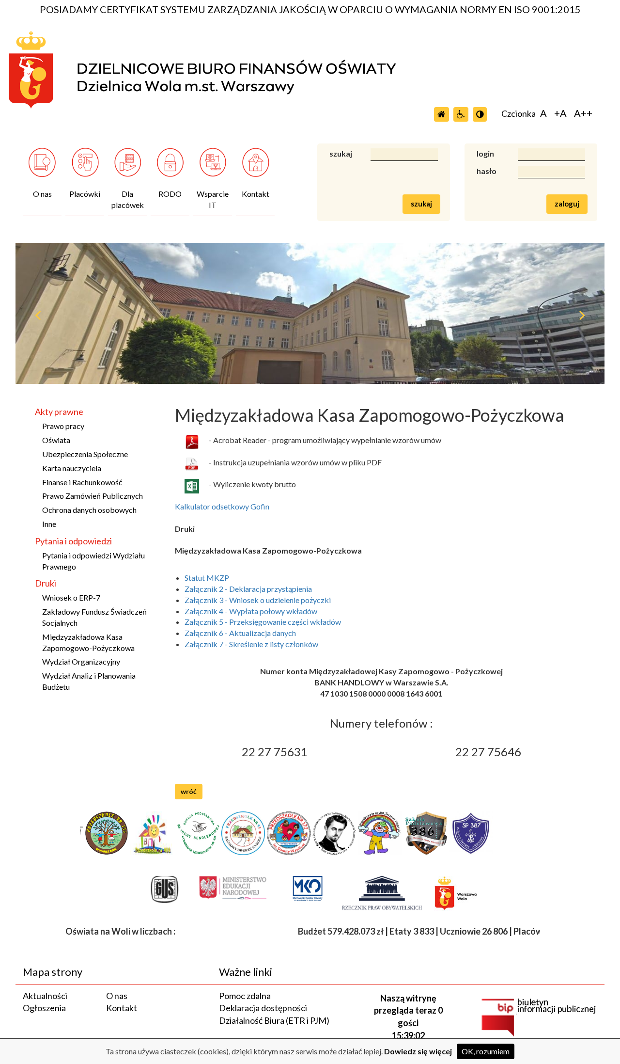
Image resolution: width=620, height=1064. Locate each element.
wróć (189, 791)
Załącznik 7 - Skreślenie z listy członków (251, 644)
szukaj (340, 153)
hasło (486, 170)
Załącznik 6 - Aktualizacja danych (240, 632)
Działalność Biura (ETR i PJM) (274, 1020)
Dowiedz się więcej (418, 1051)
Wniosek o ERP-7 (71, 597)
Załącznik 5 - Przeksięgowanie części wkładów (263, 621)
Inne (49, 523)
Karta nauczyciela (71, 468)
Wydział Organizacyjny (81, 661)
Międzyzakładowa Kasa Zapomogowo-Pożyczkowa (88, 642)
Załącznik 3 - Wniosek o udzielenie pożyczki (258, 599)
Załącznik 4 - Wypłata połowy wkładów (251, 611)
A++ (583, 113)
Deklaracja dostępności (263, 1007)
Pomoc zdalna (245, 995)
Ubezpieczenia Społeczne (85, 454)
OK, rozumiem (486, 1051)
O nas (116, 995)
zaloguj (567, 203)
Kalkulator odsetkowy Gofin (222, 506)
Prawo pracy (63, 425)
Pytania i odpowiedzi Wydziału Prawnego (93, 561)
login (485, 153)
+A (560, 113)
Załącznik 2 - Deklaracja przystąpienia (248, 588)
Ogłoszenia (44, 1007)
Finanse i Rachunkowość (82, 482)
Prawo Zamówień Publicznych (92, 495)
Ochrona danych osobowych (89, 509)
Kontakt (121, 1007)
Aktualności (45, 995)
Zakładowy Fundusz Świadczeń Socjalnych (94, 617)
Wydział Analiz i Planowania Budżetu (89, 681)
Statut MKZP (207, 577)
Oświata (56, 440)
